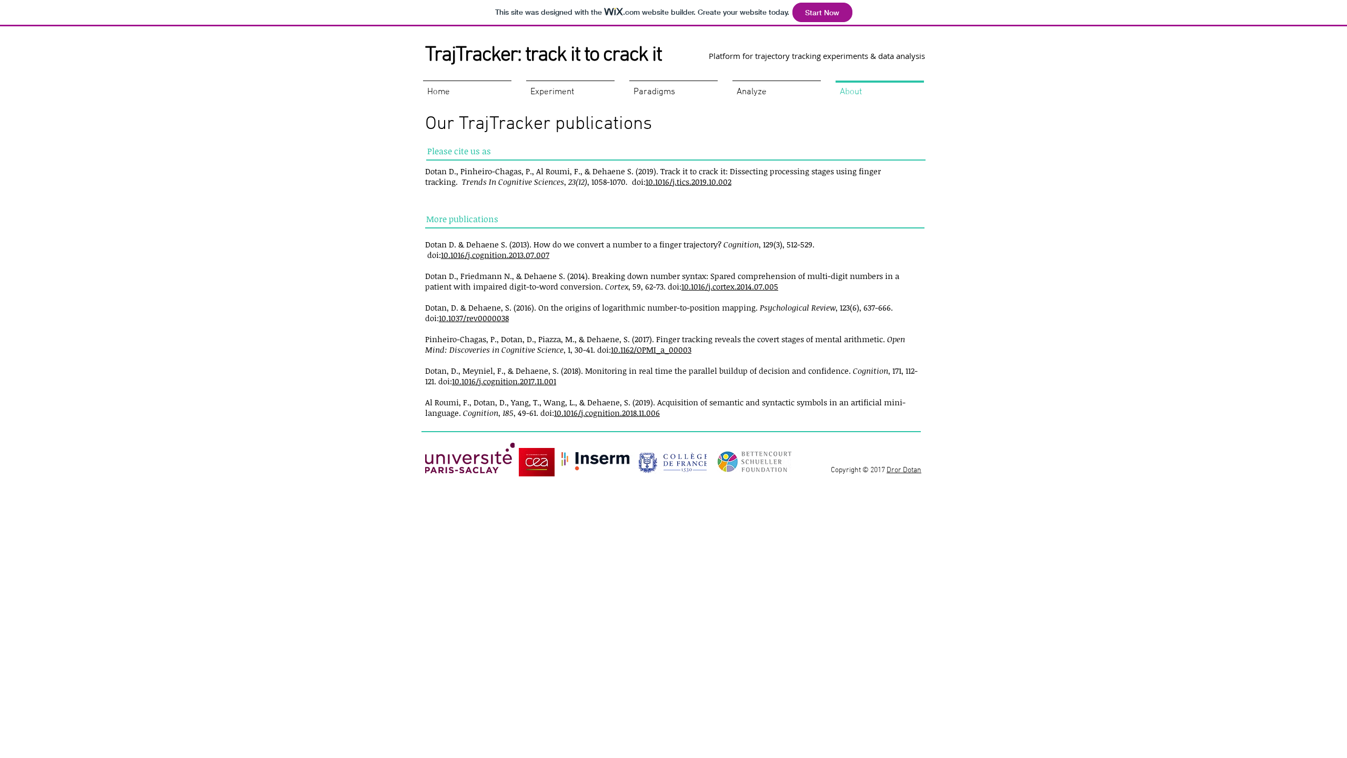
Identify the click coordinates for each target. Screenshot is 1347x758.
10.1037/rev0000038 (474, 318)
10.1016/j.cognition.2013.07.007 (495, 255)
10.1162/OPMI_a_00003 (651, 349)
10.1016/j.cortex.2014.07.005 (729, 286)
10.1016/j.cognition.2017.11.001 (504, 381)
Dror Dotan (904, 470)
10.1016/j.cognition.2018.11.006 (607, 412)
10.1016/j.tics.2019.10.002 (688, 181)
